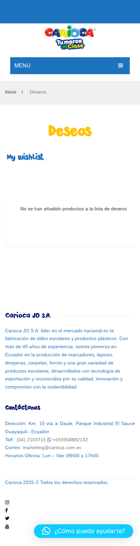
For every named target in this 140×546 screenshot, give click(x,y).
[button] (83, 531)
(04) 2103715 (31, 439)
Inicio (10, 91)
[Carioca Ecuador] (70, 36)
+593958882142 (70, 439)
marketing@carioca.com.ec (52, 447)
